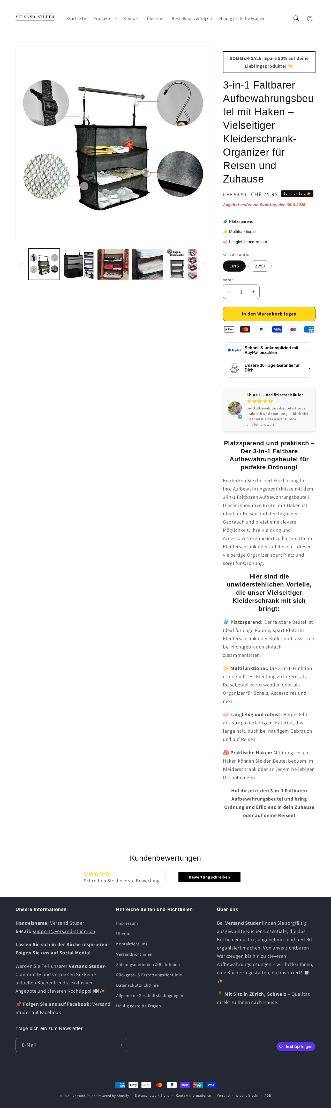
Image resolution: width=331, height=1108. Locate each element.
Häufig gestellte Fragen (138, 1006)
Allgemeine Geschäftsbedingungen (149, 995)
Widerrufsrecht (247, 1095)
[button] (105, 18)
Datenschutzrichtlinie (137, 985)
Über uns (125, 933)
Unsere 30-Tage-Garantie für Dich (272, 367)
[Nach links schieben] (21, 264)
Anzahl (229, 279)
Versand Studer (85, 1096)
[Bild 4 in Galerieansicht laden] (147, 264)
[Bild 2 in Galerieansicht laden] (78, 264)
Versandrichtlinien (134, 954)
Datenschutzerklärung (152, 1095)
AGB (268, 1095)
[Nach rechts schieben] (204, 264)
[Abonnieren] (120, 1045)
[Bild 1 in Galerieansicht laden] (44, 264)
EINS (234, 266)
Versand (223, 1095)
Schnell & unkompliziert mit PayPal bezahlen (271, 350)
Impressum (127, 923)
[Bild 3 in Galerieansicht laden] (113, 264)
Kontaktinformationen (193, 1095)
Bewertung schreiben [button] (209, 877)
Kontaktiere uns (131, 944)
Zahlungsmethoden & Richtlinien (148, 964)
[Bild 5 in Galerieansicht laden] (182, 264)
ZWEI (260, 266)
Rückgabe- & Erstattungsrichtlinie (149, 975)
